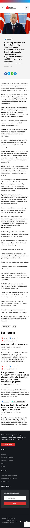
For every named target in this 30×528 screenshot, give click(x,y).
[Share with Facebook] (5, 73)
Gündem (3, 454)
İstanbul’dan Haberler (7, 457)
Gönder (15, 503)
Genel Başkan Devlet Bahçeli (9, 475)
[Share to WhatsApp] (12, 73)
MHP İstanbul (10, 64)
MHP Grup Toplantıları (7, 460)
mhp (14, 326)
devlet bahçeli (6, 326)
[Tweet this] (8, 73)
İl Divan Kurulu (5, 481)
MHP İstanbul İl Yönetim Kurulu (14, 344)
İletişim (3, 466)
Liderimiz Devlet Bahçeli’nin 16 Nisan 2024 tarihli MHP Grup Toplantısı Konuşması (14, 407)
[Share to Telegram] (15, 73)
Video (2, 463)
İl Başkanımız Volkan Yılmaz (9, 478)
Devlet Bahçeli (8, 444)
